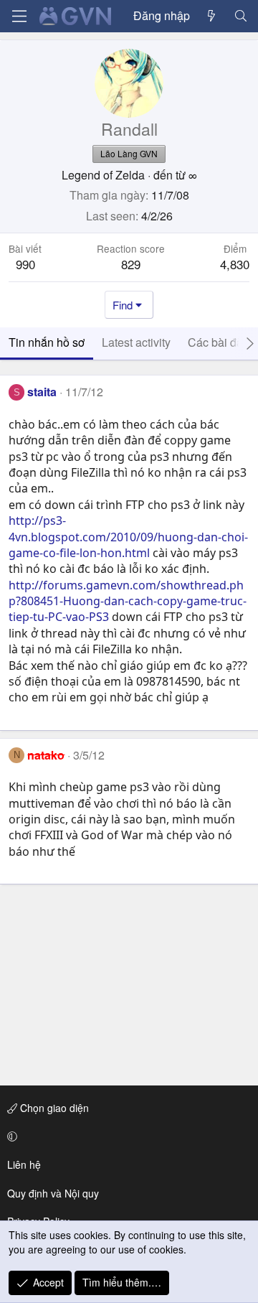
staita (42, 391)
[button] (126, 1136)
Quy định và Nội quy (53, 1193)
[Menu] (19, 16)
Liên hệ (24, 1164)
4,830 (234, 264)
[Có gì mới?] (211, 16)
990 (25, 264)
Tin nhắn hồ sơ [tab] (47, 342)
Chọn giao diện (53, 1108)
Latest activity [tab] (136, 342)
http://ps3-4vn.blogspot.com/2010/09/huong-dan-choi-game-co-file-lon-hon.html (128, 537)
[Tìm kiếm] (240, 16)
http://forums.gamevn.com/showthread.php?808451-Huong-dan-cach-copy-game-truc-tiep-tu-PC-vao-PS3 (128, 601)
